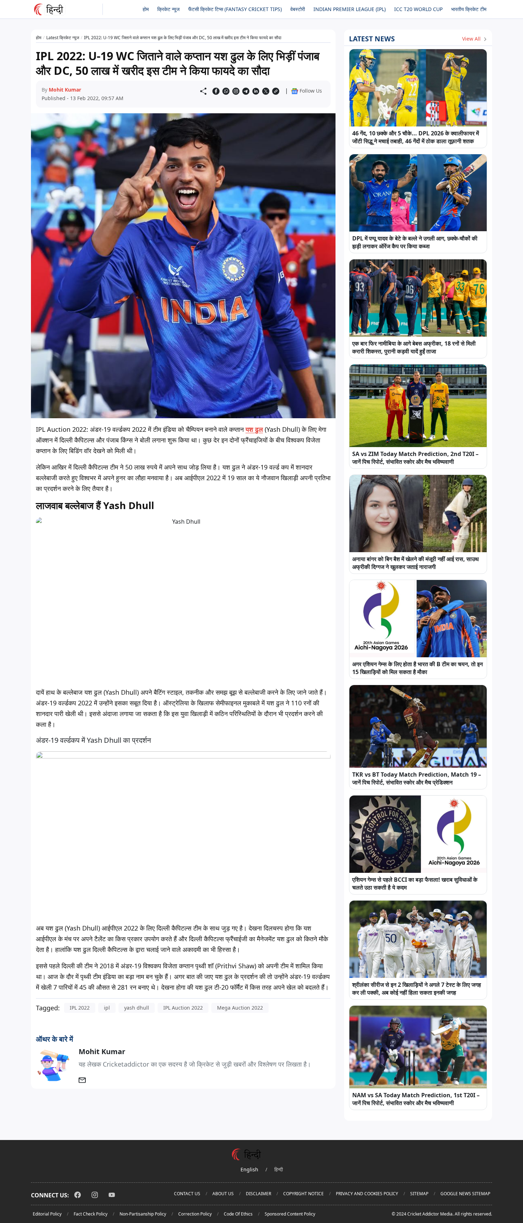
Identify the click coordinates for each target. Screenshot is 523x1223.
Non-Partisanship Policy (143, 1214)
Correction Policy (195, 1214)
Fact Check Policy (90, 1214)
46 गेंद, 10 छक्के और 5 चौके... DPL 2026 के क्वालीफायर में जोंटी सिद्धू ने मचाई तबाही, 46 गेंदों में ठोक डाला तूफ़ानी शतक (415, 137)
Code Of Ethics (238, 1214)
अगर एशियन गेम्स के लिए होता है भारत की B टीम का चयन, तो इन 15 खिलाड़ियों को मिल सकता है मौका (417, 668)
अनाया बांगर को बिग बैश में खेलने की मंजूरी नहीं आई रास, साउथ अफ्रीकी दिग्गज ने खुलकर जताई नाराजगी (415, 563)
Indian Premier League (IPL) (349, 9)
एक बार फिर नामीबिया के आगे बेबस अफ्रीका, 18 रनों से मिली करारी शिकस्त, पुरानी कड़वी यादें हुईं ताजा (414, 347)
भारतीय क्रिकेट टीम (468, 9)
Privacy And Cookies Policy (367, 1194)
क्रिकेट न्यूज (168, 9)
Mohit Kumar (65, 89)
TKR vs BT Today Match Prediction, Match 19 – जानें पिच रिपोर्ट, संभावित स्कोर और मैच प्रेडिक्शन (416, 778)
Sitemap (419, 1194)
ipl (107, 1007)
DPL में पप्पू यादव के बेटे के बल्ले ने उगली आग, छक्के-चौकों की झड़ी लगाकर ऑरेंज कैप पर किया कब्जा (414, 242)
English (249, 1169)
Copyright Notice (303, 1194)
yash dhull (136, 1007)
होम (146, 9)
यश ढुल (254, 429)
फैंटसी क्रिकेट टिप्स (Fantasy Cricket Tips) (235, 9)
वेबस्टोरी (297, 9)
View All (472, 38)
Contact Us (187, 1194)
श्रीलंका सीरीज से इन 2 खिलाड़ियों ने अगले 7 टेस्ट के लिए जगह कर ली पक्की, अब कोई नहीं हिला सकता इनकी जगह (416, 988)
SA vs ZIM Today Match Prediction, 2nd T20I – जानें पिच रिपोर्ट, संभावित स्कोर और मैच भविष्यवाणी (415, 458)
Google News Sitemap (465, 1194)
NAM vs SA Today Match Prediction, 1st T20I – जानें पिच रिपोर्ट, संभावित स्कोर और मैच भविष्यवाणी (416, 1099)
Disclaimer (258, 1194)
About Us (223, 1194)
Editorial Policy (47, 1214)
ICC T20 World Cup (418, 9)
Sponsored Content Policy (290, 1214)
